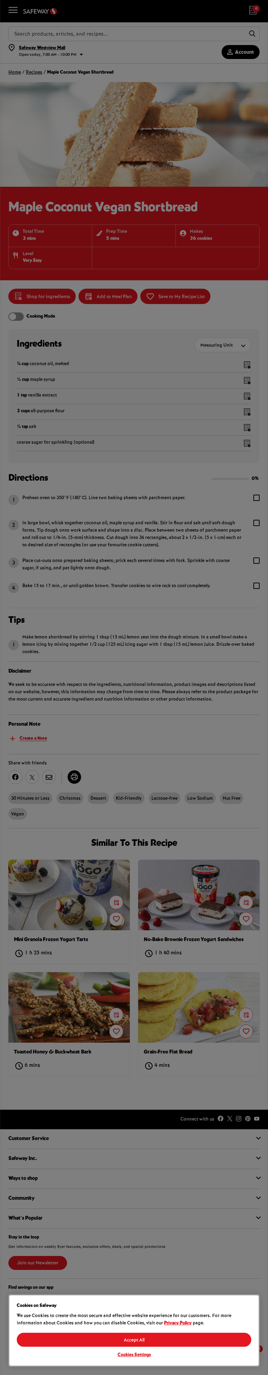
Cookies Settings (134, 1355)
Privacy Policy (178, 1323)
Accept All (134, 1340)
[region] (134, 1330)
